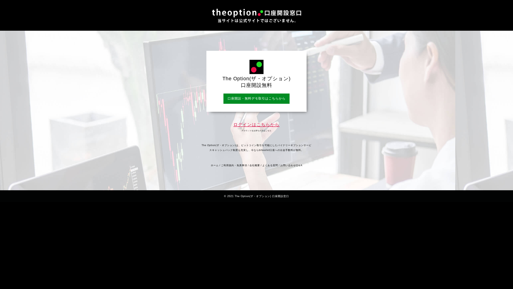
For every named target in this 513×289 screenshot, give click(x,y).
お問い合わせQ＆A (291, 165)
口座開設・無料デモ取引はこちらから (257, 98)
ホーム (215, 165)
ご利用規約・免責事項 (234, 165)
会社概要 (254, 165)
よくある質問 (270, 165)
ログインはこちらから (256, 124)
